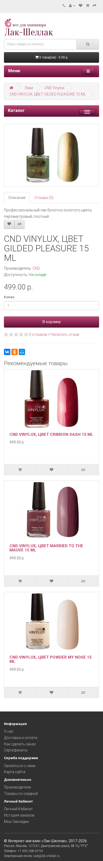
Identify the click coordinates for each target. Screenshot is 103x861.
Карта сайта (14, 772)
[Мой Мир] (22, 352)
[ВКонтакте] (7, 352)
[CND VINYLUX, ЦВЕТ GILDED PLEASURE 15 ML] (51, 155)
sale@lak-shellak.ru (46, 856)
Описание (16, 198)
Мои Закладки (16, 821)
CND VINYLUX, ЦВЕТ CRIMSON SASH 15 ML (51, 434)
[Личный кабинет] (72, 5)
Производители (17, 787)
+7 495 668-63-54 (30, 851)
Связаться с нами (19, 766)
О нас (9, 731)
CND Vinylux (54, 88)
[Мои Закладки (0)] (80, 5)
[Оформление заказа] (94, 5)
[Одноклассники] (14, 352)
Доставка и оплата (20, 738)
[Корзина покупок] (87, 5)
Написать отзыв (64, 334)
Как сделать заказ (20, 744)
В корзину (52, 321)
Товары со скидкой (21, 793)
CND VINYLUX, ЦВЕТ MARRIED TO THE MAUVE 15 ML (46, 548)
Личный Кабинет (18, 809)
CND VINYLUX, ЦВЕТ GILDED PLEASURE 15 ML (48, 94)
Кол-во (9, 297)
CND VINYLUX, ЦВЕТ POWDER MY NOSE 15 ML (51, 659)
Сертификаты (15, 750)
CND (36, 268)
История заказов (19, 815)
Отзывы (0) (44, 198)
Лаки (29, 88)
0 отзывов (38, 334)
